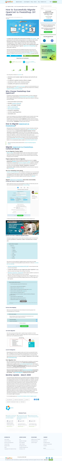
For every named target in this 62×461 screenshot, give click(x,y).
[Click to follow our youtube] (49, 458)
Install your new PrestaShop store (13, 171)
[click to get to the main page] (8, 458)
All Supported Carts (22, 445)
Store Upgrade (22, 442)
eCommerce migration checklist (24, 162)
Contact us (45, 439)
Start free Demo (48, 20)
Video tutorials (22, 444)
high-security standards (13, 108)
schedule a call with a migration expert (29, 396)
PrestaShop (16, 87)
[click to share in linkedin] (38, 399)
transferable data (12, 357)
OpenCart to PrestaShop (29, 46)
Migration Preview (10, 152)
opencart (27, 399)
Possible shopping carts (23, 447)
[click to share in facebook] (34, 399)
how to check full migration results (26, 363)
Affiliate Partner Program (35, 439)
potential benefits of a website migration (27, 96)
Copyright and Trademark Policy (10, 448)
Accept (50, 459)
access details (11, 168)
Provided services (46, 442)
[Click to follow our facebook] (47, 458)
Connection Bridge (26, 184)
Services (35, 1)
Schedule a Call (43, 1)
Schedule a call (22, 448)
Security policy (7, 445)
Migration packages (22, 440)
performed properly (31, 129)
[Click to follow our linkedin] (52, 458)
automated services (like (15, 138)
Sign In (51, 1)
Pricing (32, 1)
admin (12, 407)
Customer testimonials (47, 444)
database (14, 161)
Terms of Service (7, 440)
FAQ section (19, 396)
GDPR (5, 447)
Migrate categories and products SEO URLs (18, 266)
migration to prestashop (18, 399)
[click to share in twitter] (36, 399)
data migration (9, 399)
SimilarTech (32, 52)
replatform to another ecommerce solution (14, 88)
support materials (16, 103)
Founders (45, 445)
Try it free (55, 1)
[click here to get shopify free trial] (48, 45)
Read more (46, 459)
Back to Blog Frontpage (47, 6)
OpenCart (20, 74)
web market (33, 38)
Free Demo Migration (19, 372)
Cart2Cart (22, 138)
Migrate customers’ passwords (15, 272)
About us (45, 440)
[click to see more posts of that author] (8, 406)
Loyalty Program (34, 442)
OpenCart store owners (20, 86)
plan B (29, 161)
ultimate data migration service (31, 139)
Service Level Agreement (8, 442)
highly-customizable (13, 107)
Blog (39, 1)
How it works (6, 439)
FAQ (20, 439)
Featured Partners (34, 440)
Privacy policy (6, 444)
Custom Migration (27, 1)
